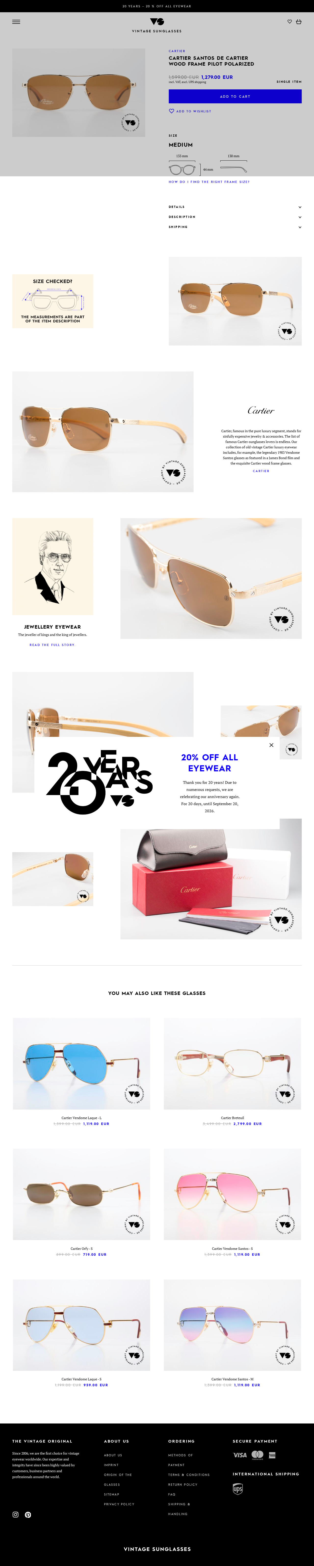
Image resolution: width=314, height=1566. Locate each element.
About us (113, 1455)
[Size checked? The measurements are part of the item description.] (52, 302)
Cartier (261, 471)
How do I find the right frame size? (209, 182)
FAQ (171, 1494)
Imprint (111, 1465)
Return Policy (182, 1484)
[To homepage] (157, 1549)
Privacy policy (119, 1504)
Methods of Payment (180, 1460)
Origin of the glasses (118, 1479)
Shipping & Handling (179, 1509)
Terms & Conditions (189, 1475)
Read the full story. (53, 645)
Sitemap (111, 1494)
